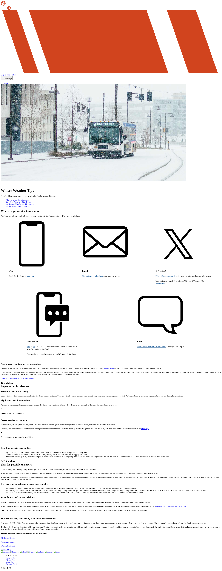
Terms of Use (10, 558)
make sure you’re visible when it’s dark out (170, 506)
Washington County (8, 546)
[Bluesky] (31, 552)
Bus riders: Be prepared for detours (18, 202)
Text (28, 347)
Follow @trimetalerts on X (165, 276)
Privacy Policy (11, 560)
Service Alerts (109, 368)
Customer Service (12, 564)
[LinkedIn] (40, 552)
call (34, 347)
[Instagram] (5, 552)
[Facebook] (14, 552)
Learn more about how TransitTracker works (17, 378)
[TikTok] (23, 552)
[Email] (57, 552)
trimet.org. (145, 429)
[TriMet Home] (111, 5)
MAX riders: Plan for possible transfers (20, 204)
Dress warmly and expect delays (17, 206)
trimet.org (30, 276)
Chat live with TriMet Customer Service (151, 347)
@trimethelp (160, 283)
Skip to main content (8, 75)
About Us (9, 562)
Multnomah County (8, 542)
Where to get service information (17, 200)
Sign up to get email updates (92, 276)
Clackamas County (8, 538)
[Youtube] (49, 552)
